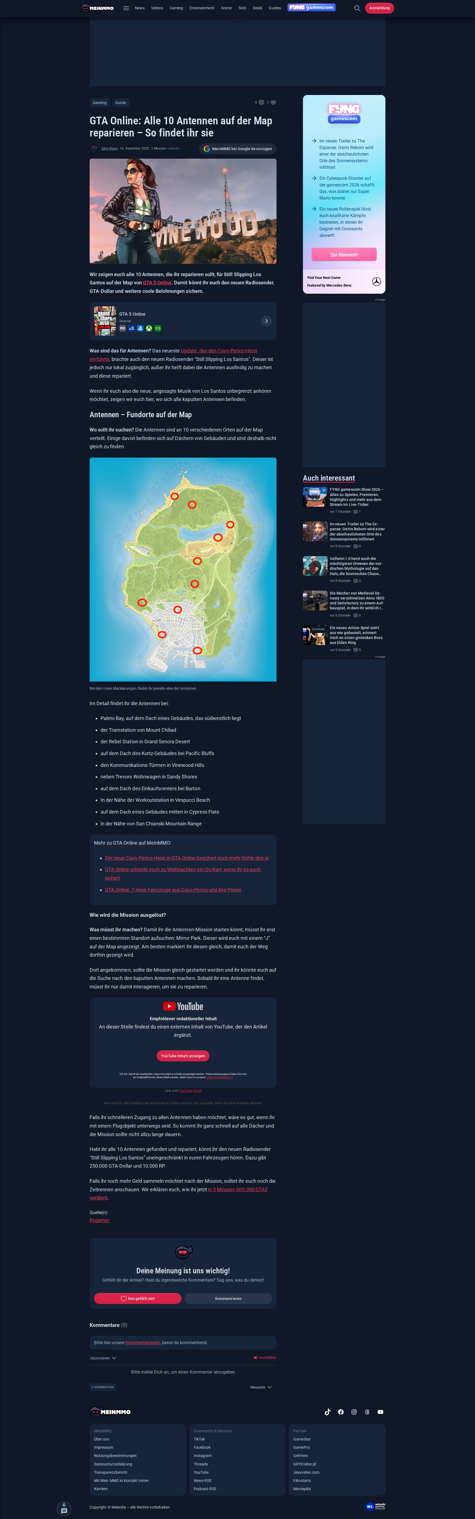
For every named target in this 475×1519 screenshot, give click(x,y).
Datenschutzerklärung (219, 1077)
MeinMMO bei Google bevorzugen (242, 149)
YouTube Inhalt (190, 1091)
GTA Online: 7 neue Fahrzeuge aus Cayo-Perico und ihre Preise (173, 890)
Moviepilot (302, 1489)
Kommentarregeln (143, 1342)
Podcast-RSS (205, 1489)
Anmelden (267, 1357)
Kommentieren (228, 1298)
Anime (226, 8)
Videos (157, 8)
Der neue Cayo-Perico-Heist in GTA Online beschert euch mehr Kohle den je (187, 858)
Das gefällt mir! (141, 1298)
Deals (257, 8)
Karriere (100, 1489)
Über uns (101, 1439)
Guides (275, 8)
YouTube (201, 1472)
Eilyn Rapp (110, 148)
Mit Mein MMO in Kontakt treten (121, 1480)
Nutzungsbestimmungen (115, 1455)
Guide (120, 102)
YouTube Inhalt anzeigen (183, 1056)
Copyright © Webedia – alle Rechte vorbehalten (130, 1507)
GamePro (301, 1447)
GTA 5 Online (157, 282)
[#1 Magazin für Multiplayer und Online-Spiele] (101, 8)
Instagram (203, 1455)
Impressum (104, 1447)
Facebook (202, 1447)
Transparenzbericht (111, 1472)
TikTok (199, 1439)
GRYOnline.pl (304, 1464)
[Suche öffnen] (357, 8)
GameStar (302, 1439)
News (140, 8)
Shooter (125, 321)
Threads (201, 1464)
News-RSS (202, 1480)
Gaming (176, 8)
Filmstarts (302, 1480)
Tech (242, 8)
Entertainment (202, 8)
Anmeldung (379, 8)
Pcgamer (99, 1220)
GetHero (300, 1455)
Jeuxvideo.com (306, 1472)
